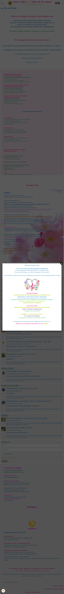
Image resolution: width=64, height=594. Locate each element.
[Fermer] (61, 263)
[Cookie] (3, 591)
